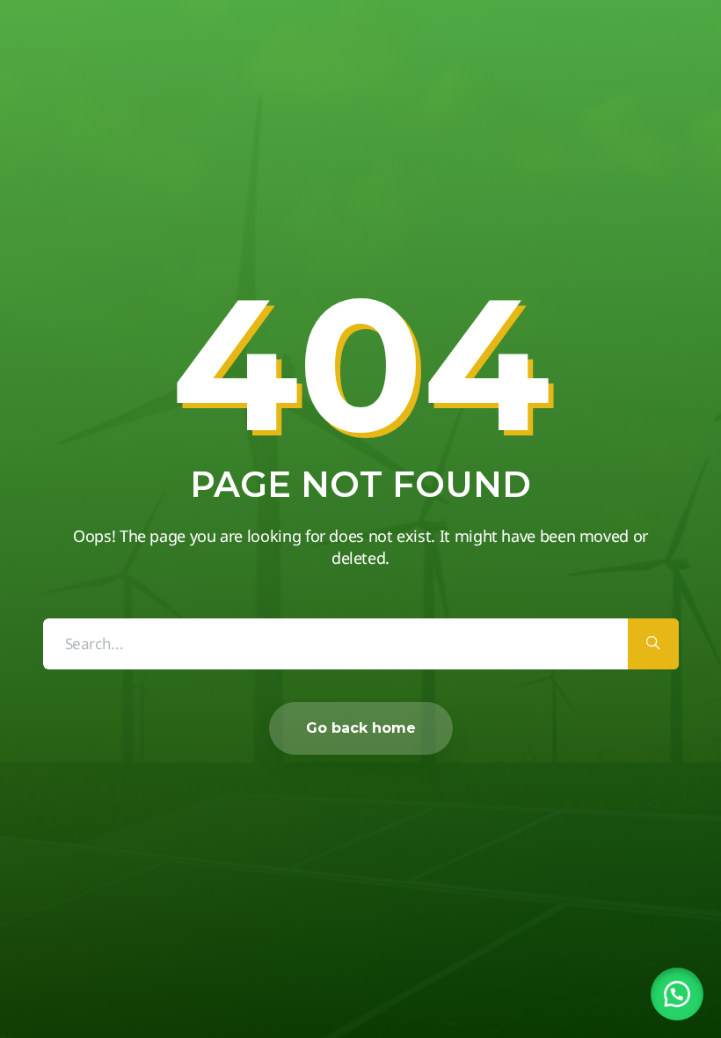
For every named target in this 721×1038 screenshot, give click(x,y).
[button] (677, 994)
